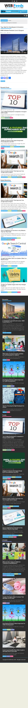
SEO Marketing (16, 146)
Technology (7, 117)
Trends (11, 117)
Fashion (4, 603)
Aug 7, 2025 (4, 138)
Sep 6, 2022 (5, 648)
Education (4, 332)
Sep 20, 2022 (5, 595)
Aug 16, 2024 (4, 282)
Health (19, 573)
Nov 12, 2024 (4, 256)
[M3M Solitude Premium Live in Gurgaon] (14, 44)
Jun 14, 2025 (4, 169)
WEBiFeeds (10, 109)
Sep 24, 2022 (5, 352)
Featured (2, 117)
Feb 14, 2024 (5, 319)
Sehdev (11, 319)
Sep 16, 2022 (5, 378)
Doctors (12, 573)
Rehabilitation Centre (10, 575)
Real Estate (3, 81)
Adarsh (9, 169)
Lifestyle (4, 575)
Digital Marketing (4, 177)
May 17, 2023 (5, 560)
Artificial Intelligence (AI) (5, 146)
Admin (9, 32)
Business (4, 656)
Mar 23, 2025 (4, 228)
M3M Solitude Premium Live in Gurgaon (12, 30)
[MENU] (27, 16)
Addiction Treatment (6, 573)
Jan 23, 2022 (5, 404)
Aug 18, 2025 (4, 109)
